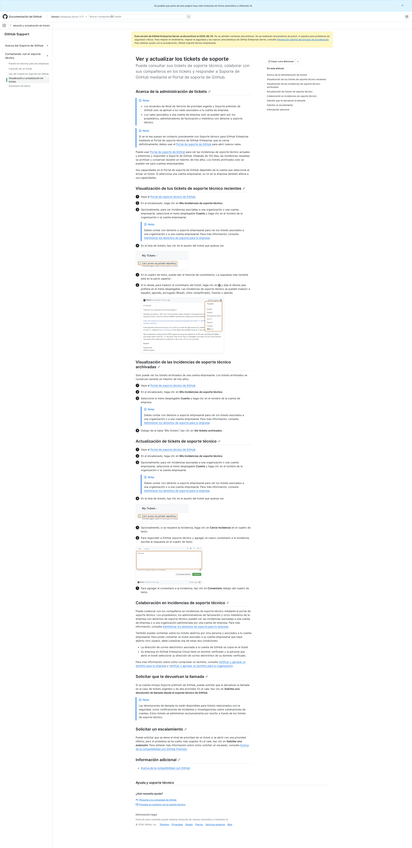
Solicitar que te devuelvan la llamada (170, 676)
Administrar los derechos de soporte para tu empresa (177, 237)
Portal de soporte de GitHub (193, 144)
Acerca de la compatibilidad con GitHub (165, 768)
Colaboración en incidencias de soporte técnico (180, 602)
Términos (164, 824)
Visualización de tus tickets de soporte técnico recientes (188, 188)
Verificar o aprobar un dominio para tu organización (201, 665)
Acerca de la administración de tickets (171, 91)
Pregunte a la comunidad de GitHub (158, 799)
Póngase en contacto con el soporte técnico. (162, 804)
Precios (199, 824)
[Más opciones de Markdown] (298, 61)
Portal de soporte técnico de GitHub (172, 196)
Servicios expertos (215, 824)
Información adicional (156, 759)
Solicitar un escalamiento (159, 729)
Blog (230, 824)
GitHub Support (17, 34)
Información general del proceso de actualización (303, 39)
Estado (189, 824)
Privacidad (177, 824)
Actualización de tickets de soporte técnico (176, 441)
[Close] (402, 5)
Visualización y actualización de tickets (29, 25)
